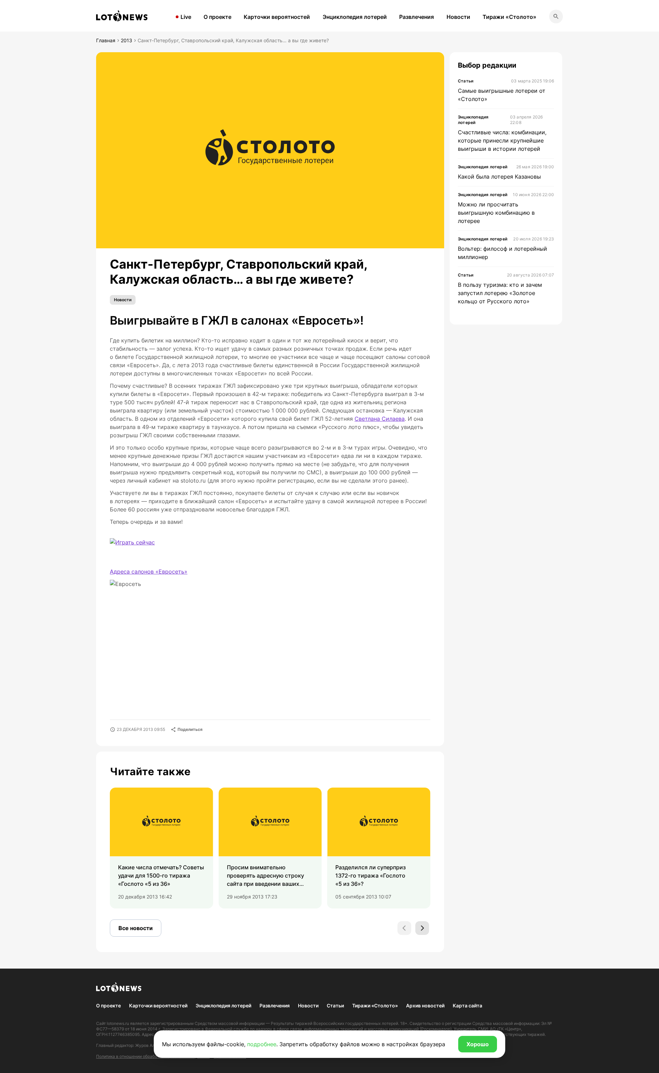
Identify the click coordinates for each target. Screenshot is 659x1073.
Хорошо (477, 1044)
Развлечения (416, 16)
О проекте (217, 16)
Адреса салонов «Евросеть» (148, 571)
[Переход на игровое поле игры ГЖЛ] (138, 546)
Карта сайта (467, 1005)
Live (186, 16)
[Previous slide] (404, 928)
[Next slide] (422, 928)
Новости (458, 16)
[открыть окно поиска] (556, 16)
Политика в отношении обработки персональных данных (153, 1056)
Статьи (335, 1005)
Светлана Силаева (380, 418)
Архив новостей (425, 1005)
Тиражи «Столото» (509, 16)
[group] (161, 848)
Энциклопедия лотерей (355, 16)
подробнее (261, 1044)
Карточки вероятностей (277, 16)
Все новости (135, 928)
